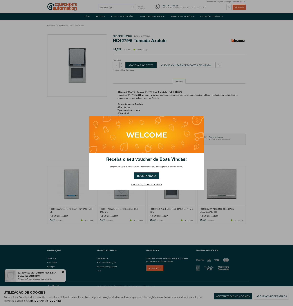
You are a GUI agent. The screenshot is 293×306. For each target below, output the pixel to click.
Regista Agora (146, 175)
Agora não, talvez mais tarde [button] (146, 185)
